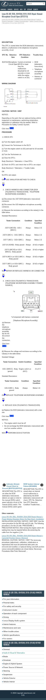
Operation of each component (14, 613)
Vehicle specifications (11, 635)
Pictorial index (8, 603)
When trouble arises (11, 631)
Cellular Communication (21, 21)
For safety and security (12, 606)
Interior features (9, 624)
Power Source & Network (13, 667)
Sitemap (29, 9)
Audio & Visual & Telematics (14, 653)
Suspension (7, 674)
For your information (11, 599)
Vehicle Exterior (9, 678)
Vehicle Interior (9, 682)
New (21, 9)
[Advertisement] (23, 32)
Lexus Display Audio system (14, 621)
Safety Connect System (37, 21)
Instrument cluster (10, 610)
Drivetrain (7, 660)
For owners (7, 639)
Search (35, 9)
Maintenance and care (12, 628)
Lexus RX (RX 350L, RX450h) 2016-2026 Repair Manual (18, 19)
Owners (10, 9)
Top (25, 9)
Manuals (3, 9)
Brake (5, 656)
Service (16, 9)
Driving (6, 617)
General (6, 649)
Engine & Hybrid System (12, 664)
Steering (6, 671)
